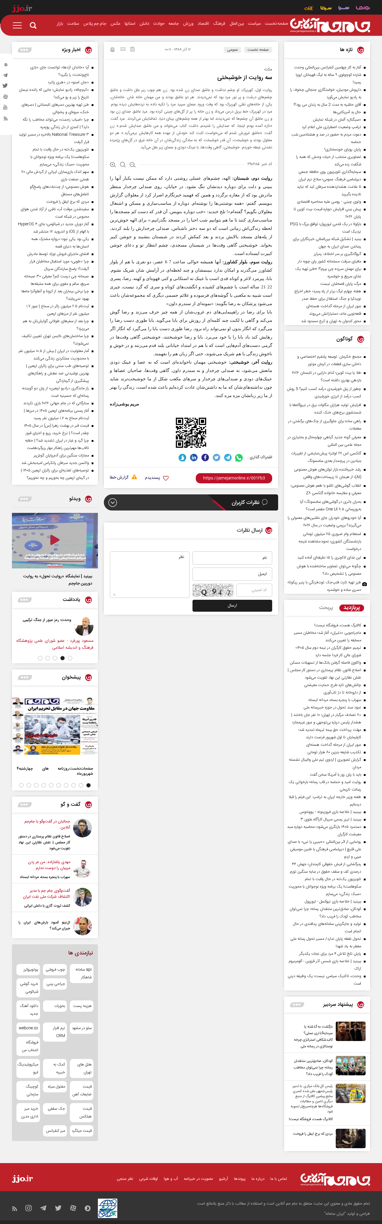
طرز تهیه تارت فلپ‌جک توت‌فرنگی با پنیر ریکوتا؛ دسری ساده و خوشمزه (324, 586)
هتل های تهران (84, 1068)
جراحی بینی (56, 984)
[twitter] (6, 87)
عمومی (232, 50)
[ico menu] (19, 25)
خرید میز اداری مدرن (29, 1112)
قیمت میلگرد (82, 1131)
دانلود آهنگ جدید (29, 1010)
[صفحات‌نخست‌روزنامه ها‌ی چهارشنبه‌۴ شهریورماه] (55, 726)
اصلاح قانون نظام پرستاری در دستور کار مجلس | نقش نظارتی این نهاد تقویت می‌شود (44, 842)
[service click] (309, 9)
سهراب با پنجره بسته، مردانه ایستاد (45, 877)
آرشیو (223, 1179)
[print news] (112, 50)
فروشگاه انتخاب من (30, 1046)
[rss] (6, 119)
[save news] (132, 50)
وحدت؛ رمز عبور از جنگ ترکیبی (47, 620)
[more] (297, 1004)
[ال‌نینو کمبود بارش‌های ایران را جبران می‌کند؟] (82, 926)
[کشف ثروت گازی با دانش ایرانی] (82, 898)
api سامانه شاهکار (84, 973)
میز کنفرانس (55, 1131)
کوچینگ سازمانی (32, 1090)
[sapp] (6, 109)
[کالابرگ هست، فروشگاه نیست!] (349, 1103)
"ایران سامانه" (335, 1214)
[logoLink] (330, 25)
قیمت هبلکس (85, 1112)
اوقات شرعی (148, 1179)
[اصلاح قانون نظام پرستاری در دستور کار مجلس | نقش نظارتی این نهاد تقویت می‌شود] (82, 835)
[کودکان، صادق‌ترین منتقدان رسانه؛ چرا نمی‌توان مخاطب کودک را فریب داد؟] (349, 1066)
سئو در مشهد (82, 1028)
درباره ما (258, 1179)
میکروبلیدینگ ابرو (28, 1068)
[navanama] (363, 9)
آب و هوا (171, 1179)
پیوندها (240, 1179)
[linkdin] (194, 457)
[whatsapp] (239, 457)
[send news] (123, 50)
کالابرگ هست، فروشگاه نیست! (311, 1119)
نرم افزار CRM (59, 1032)
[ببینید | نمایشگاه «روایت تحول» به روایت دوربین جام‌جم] (55, 540)
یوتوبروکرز (31, 969)
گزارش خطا (119, 477)
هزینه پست (82, 1006)
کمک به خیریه (59, 1068)
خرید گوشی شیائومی (29, 988)
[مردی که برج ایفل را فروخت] (349, 1138)
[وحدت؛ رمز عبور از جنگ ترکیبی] (83, 626)
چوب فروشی (55, 969)
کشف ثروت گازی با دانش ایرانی (47, 906)
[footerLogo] (335, 1179)
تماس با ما (278, 1179)
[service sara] (343, 9)
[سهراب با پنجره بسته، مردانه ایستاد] (82, 869)
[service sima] (326, 9)
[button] (70, 658)
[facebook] (205, 457)
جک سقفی (56, 1108)
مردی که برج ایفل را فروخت (313, 1134)
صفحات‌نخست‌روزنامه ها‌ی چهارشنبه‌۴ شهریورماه (55, 771)
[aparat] (6, 98)
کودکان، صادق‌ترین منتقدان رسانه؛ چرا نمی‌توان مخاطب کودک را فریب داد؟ (313, 1067)
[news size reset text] (123, 165)
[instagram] (6, 66)
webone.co (28, 1028)
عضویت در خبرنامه (198, 1179)
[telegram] (6, 76)
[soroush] (182, 457)
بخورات (59, 1006)
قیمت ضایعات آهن (82, 1090)
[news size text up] (113, 165)
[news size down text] (133, 165)
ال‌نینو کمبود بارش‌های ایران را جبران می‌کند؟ (44, 925)
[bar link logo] (22, 9)
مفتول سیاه (56, 1086)
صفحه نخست (258, 50)
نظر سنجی (125, 1179)
